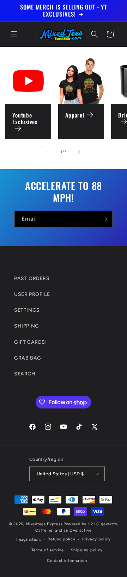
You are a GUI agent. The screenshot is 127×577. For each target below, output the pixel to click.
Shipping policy (87, 550)
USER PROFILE (32, 294)
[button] (14, 34)
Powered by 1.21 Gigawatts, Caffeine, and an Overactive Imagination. (67, 532)
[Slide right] (79, 152)
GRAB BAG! (28, 358)
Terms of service (47, 550)
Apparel (74, 115)
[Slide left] (48, 152)
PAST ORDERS (32, 278)
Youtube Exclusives (24, 119)
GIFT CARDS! (30, 342)
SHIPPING (26, 326)
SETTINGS (27, 310)
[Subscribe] (105, 219)
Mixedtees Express (44, 524)
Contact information (67, 560)
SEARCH (25, 374)
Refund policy (61, 539)
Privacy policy (96, 539)
